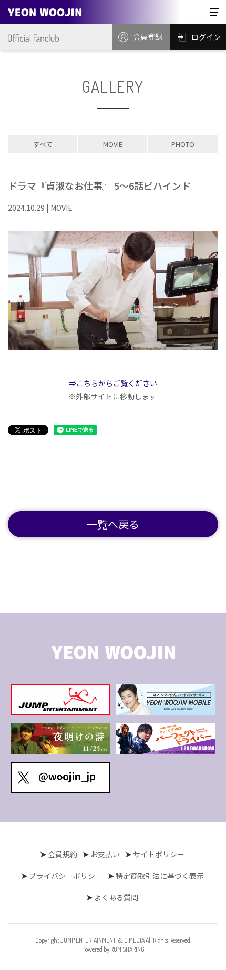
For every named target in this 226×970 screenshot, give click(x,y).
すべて (43, 144)
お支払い (105, 854)
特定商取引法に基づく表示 (160, 875)
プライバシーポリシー (65, 875)
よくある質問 (116, 897)
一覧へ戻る (113, 524)
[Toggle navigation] (214, 12)
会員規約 (62, 854)
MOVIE (112, 144)
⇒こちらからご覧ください (113, 383)
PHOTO (182, 144)
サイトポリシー (158, 854)
